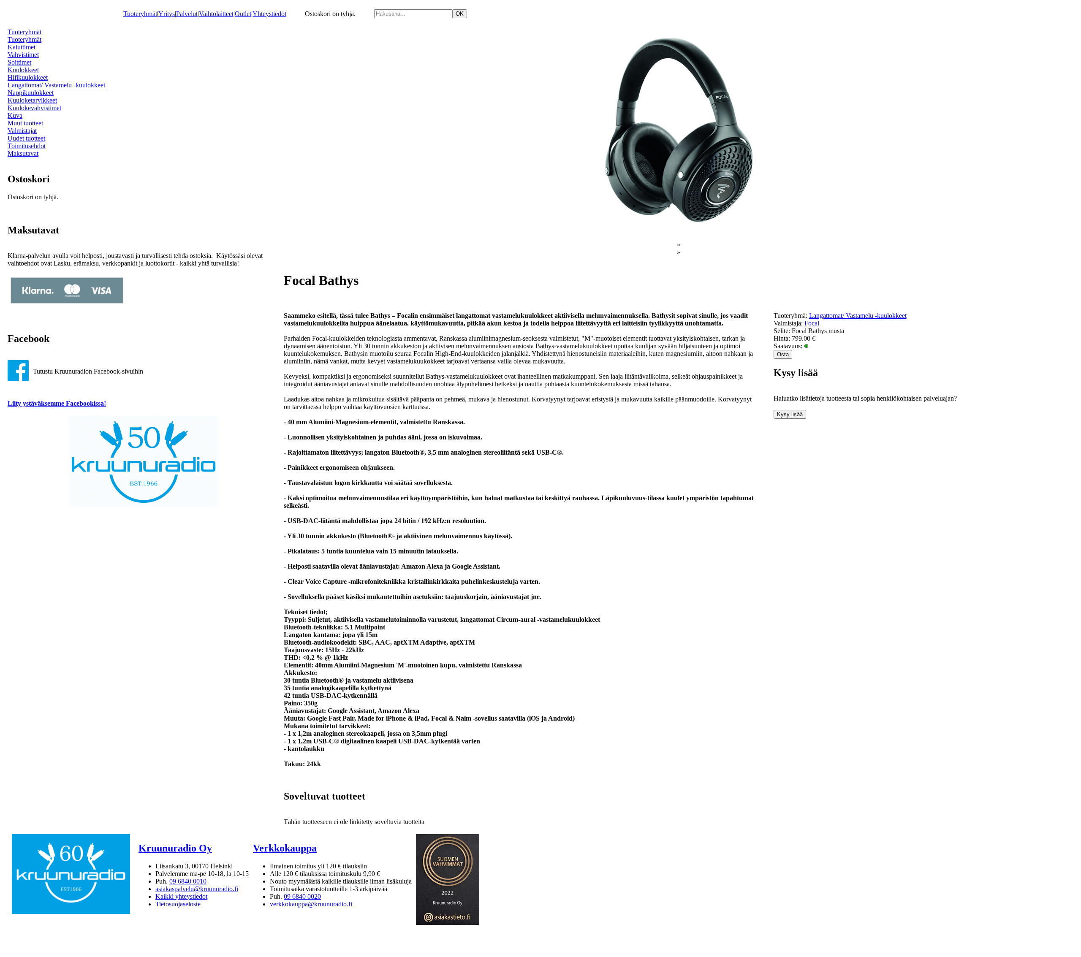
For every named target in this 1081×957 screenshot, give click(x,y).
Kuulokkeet (23, 69)
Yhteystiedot (269, 13)
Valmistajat (22, 130)
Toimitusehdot (27, 145)
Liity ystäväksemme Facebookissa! (57, 403)
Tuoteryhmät (140, 13)
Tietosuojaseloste (178, 904)
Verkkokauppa (285, 848)
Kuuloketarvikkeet (32, 100)
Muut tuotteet (25, 123)
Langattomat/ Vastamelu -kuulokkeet (56, 85)
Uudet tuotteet (26, 138)
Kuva (15, 115)
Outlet (243, 13)
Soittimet (19, 62)
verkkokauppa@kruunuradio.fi (311, 904)
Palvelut (187, 13)
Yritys (166, 13)
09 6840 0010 (187, 881)
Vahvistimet (23, 54)
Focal (811, 323)
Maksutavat (23, 153)
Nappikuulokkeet (31, 92)
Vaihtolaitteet (216, 13)
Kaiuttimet (21, 47)
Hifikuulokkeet (28, 77)
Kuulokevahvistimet (34, 107)
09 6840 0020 (302, 896)
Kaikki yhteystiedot (181, 896)
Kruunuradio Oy (175, 848)
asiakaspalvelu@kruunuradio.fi (196, 888)
